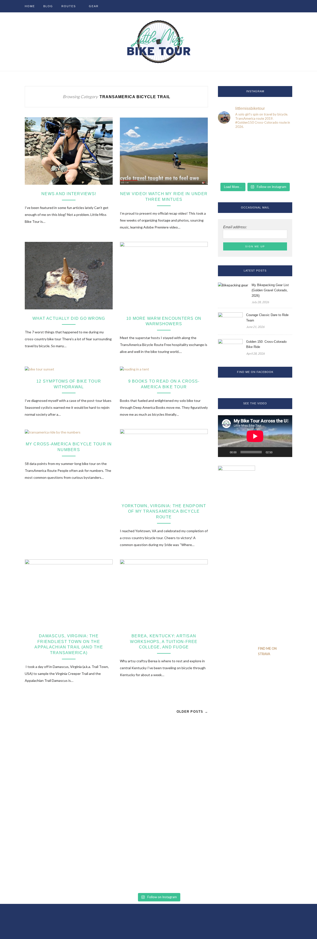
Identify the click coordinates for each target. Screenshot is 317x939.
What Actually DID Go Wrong (68, 318)
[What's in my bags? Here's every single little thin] (229, 156)
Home (30, 6)
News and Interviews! (68, 194)
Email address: (235, 227)
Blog (48, 6)
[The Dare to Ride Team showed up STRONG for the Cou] (254, 156)
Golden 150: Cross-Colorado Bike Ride (266, 344)
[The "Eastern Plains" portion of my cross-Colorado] (254, 141)
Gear (94, 6)
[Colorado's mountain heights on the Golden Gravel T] (229, 141)
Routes (68, 6)
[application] (255, 436)
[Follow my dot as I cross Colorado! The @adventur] (280, 141)
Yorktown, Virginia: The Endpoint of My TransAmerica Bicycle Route (164, 511)
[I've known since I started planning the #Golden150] (229, 172)
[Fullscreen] (285, 452)
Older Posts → (192, 711)
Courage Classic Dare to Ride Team (267, 317)
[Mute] (277, 452)
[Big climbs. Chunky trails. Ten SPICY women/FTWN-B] (280, 172)
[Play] (224, 452)
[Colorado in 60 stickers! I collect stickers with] (280, 156)
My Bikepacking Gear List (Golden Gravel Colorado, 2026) (270, 290)
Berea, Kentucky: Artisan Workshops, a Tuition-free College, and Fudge (163, 641)
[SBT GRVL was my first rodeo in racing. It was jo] (254, 172)
